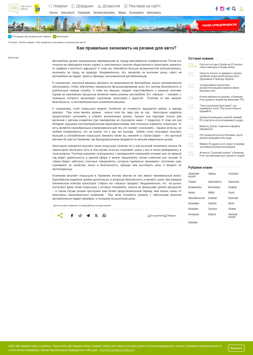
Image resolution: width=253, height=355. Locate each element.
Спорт (231, 192)
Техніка (212, 173)
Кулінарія (193, 208)
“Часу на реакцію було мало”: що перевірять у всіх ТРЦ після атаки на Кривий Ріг (220, 108)
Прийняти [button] (236, 348)
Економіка (193, 203)
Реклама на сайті (144, 6)
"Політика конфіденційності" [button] (117, 350)
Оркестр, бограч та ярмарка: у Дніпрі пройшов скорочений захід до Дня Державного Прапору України (220, 76)
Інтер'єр (212, 203)
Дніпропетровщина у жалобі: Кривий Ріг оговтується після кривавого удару (221, 119)
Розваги (232, 187)
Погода (53, 12)
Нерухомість (154, 12)
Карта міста (67, 12)
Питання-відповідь (104, 12)
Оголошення (136, 12)
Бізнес (191, 192)
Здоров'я (233, 173)
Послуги (212, 208)
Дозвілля (111, 6)
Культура (233, 197)
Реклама (192, 222)
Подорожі (193, 214)
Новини (60, 6)
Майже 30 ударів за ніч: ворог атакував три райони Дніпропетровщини (222, 145)
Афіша (122, 12)
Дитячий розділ (232, 215)
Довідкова (84, 12)
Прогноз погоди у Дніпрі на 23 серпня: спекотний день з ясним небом (221, 66)
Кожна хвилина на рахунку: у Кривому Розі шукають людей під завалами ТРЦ (222, 98)
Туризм (192, 181)
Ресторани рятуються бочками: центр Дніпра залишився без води (221, 136)
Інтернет (212, 197)
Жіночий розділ (196, 197)
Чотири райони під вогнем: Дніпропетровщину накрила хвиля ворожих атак (219, 88)
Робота (212, 214)
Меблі (211, 192)
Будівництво (195, 187)
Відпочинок (214, 187)
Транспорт (233, 181)
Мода (231, 203)
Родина (232, 208)
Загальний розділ (193, 174)
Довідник (84, 6)
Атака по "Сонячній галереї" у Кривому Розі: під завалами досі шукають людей (222, 154)
